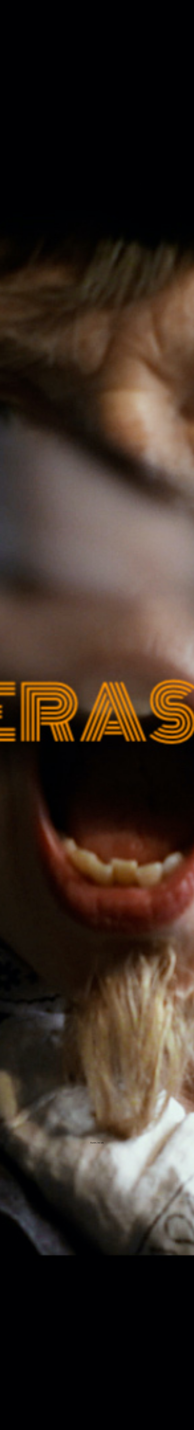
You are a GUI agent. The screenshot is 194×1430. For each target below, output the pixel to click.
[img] (97, 715)
